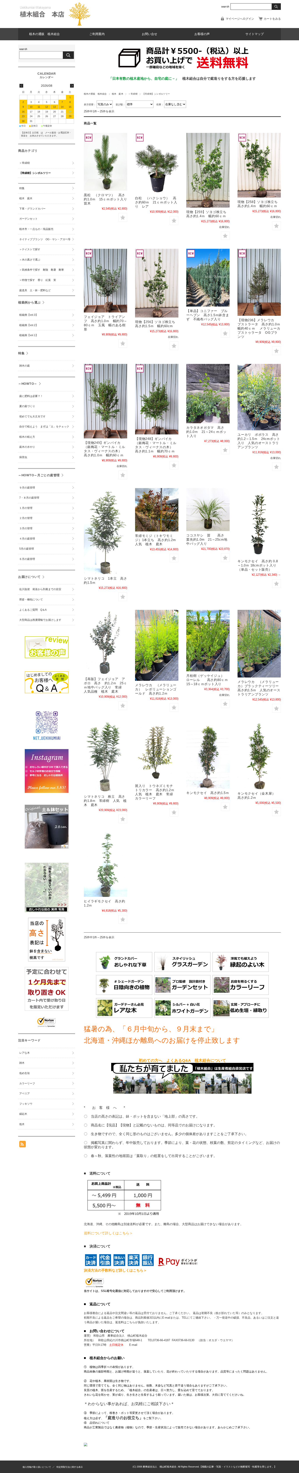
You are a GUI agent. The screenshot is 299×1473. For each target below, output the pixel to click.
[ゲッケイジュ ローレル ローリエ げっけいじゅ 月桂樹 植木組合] (208, 640)
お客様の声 (202, 34)
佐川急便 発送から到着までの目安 (40, 589)
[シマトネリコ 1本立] (105, 531)
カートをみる (272, 18)
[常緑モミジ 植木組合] (156, 509)
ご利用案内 (97, 34)
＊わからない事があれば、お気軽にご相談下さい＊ (129, 1404)
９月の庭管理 (27, 487)
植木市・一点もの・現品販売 (36, 229)
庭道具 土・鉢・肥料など (35, 290)
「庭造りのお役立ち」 (123, 1418)
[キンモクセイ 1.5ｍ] (208, 755)
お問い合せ (149, 34)
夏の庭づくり (27, 406)
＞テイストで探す (29, 249)
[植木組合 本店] (55, 24)
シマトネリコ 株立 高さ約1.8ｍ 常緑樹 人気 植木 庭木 (105, 801)
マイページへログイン (240, 18)
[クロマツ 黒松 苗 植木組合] (105, 162)
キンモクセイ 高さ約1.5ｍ (207, 793)
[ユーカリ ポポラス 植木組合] (259, 397)
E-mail (133, 1344)
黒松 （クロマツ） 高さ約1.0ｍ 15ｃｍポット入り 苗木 (107, 199)
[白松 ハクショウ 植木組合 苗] (156, 163)
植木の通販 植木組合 (44, 34)
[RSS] (22, 1145)
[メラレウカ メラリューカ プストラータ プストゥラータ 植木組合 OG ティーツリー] (259, 282)
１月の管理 (25, 508)
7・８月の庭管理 (29, 497)
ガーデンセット (28, 218)
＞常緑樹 (132, 94)
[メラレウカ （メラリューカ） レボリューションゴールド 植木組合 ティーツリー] (156, 645)
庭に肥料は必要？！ (31, 396)
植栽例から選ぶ (29, 302)
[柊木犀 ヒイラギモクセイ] (105, 864)
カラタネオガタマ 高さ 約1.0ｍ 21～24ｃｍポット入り (207, 432)
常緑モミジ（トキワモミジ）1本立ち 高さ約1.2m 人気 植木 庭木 (157, 540)
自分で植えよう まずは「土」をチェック (44, 426)
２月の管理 (25, 518)
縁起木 (23, 1113)
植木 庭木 (117, 94)
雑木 (22, 1062)
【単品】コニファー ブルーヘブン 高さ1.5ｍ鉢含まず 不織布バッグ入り (207, 315)
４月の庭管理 (27, 538)
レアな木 (24, 1052)
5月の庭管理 (26, 548)
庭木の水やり (27, 446)
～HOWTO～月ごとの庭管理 (39, 475)
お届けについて (29, 577)
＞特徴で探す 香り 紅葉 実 (37, 280)
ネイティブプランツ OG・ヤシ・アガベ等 (44, 239)
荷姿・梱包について (31, 599)
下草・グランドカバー (32, 208)
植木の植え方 (27, 436)
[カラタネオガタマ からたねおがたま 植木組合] (208, 393)
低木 (22, 1124)
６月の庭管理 (27, 559)
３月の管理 (25, 528)
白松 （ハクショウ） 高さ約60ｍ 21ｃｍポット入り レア (156, 202)
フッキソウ (25, 1103)
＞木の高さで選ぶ (29, 259)
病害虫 (23, 457)
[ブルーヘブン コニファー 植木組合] (208, 278)
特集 (22, 188)
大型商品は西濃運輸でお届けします (40, 619)
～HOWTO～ (27, 383)
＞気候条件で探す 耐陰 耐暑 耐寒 (41, 269)
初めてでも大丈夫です (32, 416)
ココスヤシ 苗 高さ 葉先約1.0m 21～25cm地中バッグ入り (207, 539)
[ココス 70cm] (208, 509)
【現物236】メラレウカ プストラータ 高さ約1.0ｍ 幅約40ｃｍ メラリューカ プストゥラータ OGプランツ (260, 328)
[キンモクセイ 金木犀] (259, 755)
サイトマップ (254, 34)
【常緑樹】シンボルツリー (36, 173)
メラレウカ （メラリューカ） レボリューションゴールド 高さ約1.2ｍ (155, 689)
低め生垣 (24, 1073)
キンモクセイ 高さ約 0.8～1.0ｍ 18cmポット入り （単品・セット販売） (257, 565)
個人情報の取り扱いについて (37, 1467)
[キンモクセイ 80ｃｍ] (259, 522)
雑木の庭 (24, 365)
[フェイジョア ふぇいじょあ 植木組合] (105, 280)
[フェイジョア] (105, 642)
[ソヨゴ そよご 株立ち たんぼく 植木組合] (208, 170)
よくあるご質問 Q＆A (33, 609)
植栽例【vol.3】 (28, 314)
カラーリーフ (27, 1083)
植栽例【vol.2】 (28, 325)
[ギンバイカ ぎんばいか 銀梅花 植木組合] (105, 401)
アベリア (24, 1093)
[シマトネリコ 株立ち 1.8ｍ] (105, 757)
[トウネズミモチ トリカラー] (156, 751)
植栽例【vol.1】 (28, 335)
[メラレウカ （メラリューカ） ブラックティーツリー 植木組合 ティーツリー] (259, 643)
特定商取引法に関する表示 (69, 1467)
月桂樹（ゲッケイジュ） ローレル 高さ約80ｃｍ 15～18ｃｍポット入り (209, 680)
